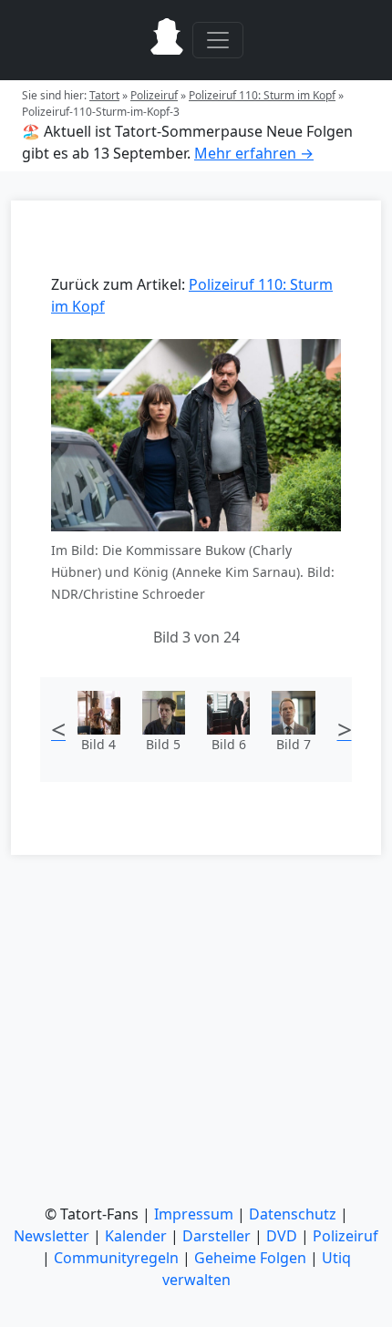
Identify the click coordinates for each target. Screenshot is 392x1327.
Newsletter (51, 1236)
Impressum (193, 1214)
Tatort (104, 95)
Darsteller (216, 1236)
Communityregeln (116, 1258)
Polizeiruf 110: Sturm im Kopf (262, 95)
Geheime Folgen (250, 1258)
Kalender (136, 1236)
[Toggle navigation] (217, 40)
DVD (281, 1236)
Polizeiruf (154, 95)
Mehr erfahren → (254, 153)
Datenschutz (292, 1214)
